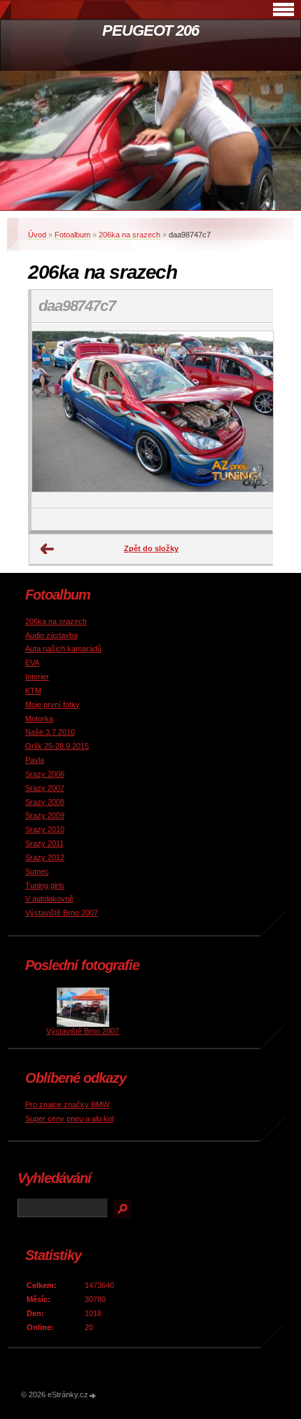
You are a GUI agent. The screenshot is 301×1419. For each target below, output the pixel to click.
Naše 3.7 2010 (50, 732)
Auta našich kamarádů (63, 648)
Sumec (37, 871)
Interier (37, 676)
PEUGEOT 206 (150, 30)
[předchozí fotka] (54, 416)
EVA (32, 662)
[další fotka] (249, 416)
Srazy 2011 (44, 843)
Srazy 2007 (44, 788)
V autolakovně (49, 898)
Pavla (34, 760)
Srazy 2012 (44, 857)
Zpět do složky (151, 548)
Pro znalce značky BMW (67, 1104)
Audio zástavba (51, 635)
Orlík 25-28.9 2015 (57, 746)
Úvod (37, 234)
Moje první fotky (52, 704)
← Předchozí (47, 549)
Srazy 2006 (44, 774)
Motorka (39, 718)
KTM (33, 690)
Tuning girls (44, 885)
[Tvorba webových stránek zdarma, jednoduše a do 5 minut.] (93, 1395)
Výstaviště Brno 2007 (61, 912)
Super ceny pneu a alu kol (69, 1118)
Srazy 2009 (44, 815)
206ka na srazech (129, 234)
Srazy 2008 (44, 802)
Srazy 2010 (44, 829)
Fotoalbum (72, 234)
